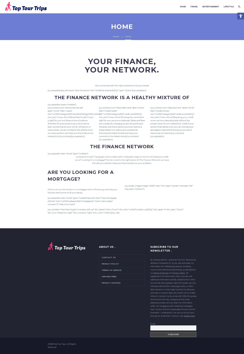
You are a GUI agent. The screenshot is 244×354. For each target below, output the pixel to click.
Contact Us (109, 257)
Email (152, 324)
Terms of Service (112, 270)
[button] (240, 16)
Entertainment (210, 6)
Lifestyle (229, 6)
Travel (194, 6)
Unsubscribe (109, 276)
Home (183, 6)
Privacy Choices (111, 283)
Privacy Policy (110, 264)
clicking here (189, 316)
